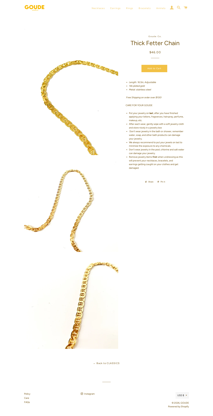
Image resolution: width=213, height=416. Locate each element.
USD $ (180, 395)
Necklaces (98, 8)
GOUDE (185, 402)
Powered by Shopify (178, 406)
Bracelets (145, 8)
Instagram (89, 393)
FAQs (27, 402)
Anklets (161, 8)
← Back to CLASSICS (106, 363)
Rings (129, 8)
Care (26, 398)
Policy (27, 393)
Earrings (115, 8)
